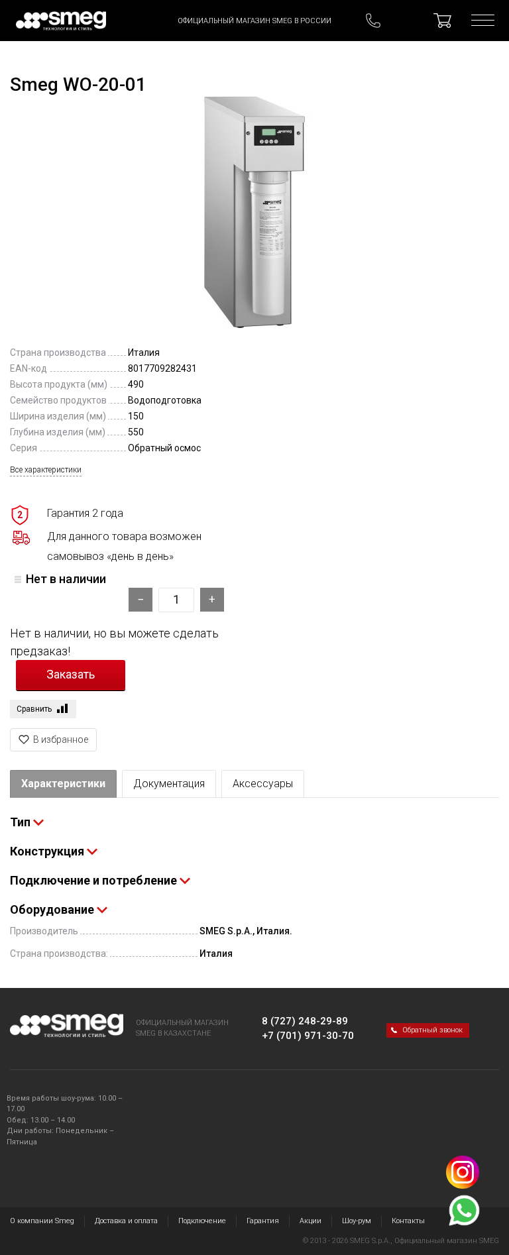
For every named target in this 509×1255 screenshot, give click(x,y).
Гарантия (263, 1221)
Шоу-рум (356, 1221)
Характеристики (63, 783)
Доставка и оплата (126, 1221)
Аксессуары (263, 783)
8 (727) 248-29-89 (305, 1021)
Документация (169, 783)
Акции (310, 1221)
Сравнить (34, 709)
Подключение (202, 1221)
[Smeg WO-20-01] (254, 212)
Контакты (408, 1221)
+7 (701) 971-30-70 (308, 1036)
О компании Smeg (42, 1221)
